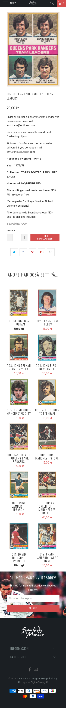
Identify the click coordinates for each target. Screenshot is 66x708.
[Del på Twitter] (14, 252)
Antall (11, 230)
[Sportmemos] (33, 3)
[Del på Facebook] (23, 252)
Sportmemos (23, 678)
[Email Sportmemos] (36, 670)
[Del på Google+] (41, 252)
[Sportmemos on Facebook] (29, 670)
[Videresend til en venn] (51, 252)
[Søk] (52, 3)
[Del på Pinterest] (32, 252)
